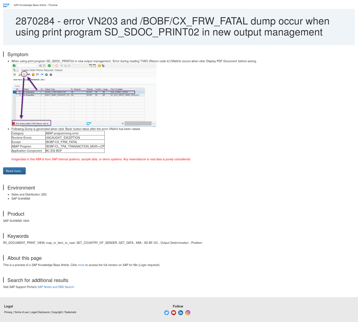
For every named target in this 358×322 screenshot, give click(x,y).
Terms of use (21, 312)
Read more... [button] (14, 171)
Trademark (70, 312)
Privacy (8, 312)
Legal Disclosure (40, 312)
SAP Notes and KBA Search (55, 287)
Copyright (56, 312)
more (81, 265)
